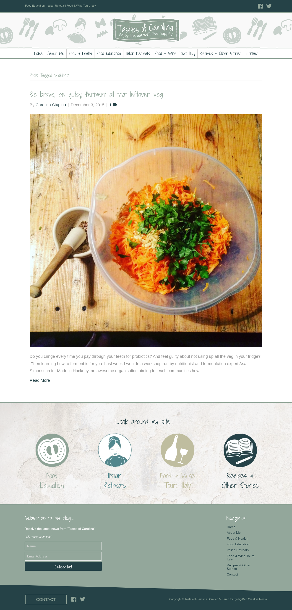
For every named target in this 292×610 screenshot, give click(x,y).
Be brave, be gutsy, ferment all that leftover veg (96, 94)
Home (38, 53)
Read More (40, 380)
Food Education (109, 53)
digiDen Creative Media (252, 599)
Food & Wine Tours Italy (175, 53)
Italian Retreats (138, 53)
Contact (252, 53)
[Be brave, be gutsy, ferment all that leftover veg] (146, 230)
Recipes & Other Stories (221, 53)
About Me (55, 53)
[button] (63, 566)
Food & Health (80, 53)
